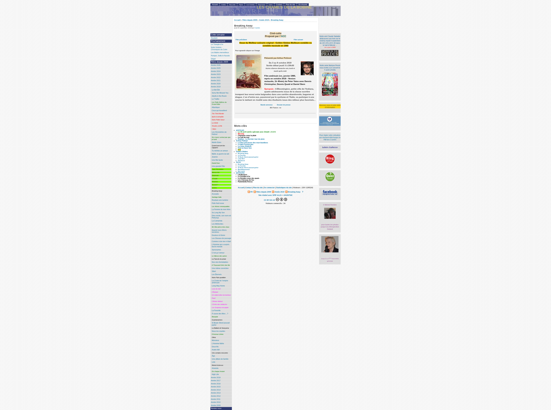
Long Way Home (218, 286)
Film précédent (241, 39)
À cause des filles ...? (220, 314)
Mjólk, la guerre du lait (220, 154)
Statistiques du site (284, 187)
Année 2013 (216, 393)
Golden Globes (242, 152)
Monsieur (215, 340)
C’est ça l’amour (218, 253)
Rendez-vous (216, 408)
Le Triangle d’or (217, 44)
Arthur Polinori (242, 141)
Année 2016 (216, 384)
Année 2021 (216, 81)
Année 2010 (216, 402)
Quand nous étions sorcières (219, 231)
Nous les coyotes (218, 331)
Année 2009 (216, 405)
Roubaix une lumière (220, 200)
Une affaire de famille (220, 359)
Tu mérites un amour (220, 151)
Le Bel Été (216, 90)
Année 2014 (216, 390)
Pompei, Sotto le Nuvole (220, 56)
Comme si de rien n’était (221, 241)
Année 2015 (216, 387)
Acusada (215, 194)
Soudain (214, 38)
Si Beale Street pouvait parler (221, 324)
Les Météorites (217, 224)
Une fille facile (217, 160)
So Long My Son (218, 213)
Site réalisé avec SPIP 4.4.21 (270, 195)
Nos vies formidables (220, 262)
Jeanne (215, 157)
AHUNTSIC (288, 195)
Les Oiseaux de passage (221, 238)
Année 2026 (216, 65)
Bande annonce (266, 105)
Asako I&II (216, 350)
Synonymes (216, 250)
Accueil (237, 20)
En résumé (303, 5)
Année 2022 (216, 78)
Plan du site (290, 5)
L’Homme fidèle (218, 344)
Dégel (213, 59)
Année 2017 (216, 381)
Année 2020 (216, 84)
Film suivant (298, 39)
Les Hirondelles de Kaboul (219, 133)
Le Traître (215, 99)
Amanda (215, 368)
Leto (213, 362)
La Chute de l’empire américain (220, 282)
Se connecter (269, 187)
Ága (213, 356)
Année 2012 (216, 396)
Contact (279, 5)
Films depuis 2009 (249, 20)
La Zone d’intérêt (244, 146)
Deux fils (215, 347)
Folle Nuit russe (218, 203)
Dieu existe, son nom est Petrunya (221, 217)
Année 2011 (215, 399)
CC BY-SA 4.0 (270, 200)
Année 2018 (216, 378)
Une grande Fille (218, 166)
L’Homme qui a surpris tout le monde (220, 245)
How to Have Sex (245, 148)
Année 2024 (216, 71)
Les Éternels (217, 274)
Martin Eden (216, 142)
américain (240, 130)
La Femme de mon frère (221, 209)
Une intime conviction (220, 268)
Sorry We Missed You (220, 93)
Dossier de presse (283, 105)
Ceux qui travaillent (219, 111)
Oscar (238, 162)
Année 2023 (216, 74)
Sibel (214, 271)
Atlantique (216, 107)
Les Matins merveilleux (220, 53)
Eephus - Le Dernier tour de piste (251, 139)
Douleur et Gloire (218, 235)
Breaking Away (277, 20)
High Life (215, 374)
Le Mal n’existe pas (245, 144)
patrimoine (240, 173)
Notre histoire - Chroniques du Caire (219, 48)
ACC (283, 36)
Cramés (257, 28)
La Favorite (216, 311)
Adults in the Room (219, 96)
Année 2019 (264, 20)
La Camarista (217, 221)
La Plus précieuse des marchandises (253, 143)
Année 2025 (216, 68)
